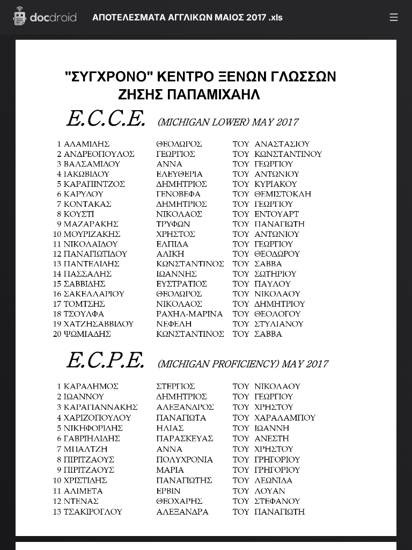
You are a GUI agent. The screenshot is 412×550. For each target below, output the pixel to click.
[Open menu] (393, 17)
